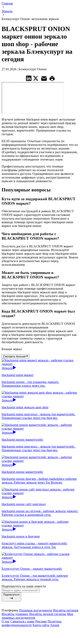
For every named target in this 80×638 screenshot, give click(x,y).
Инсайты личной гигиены (47, 614)
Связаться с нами (22, 621)
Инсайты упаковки (15, 614)
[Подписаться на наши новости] (40, 630)
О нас (6, 621)
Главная (7, 3)
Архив (54, 625)
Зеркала (7, 11)
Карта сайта (41, 625)
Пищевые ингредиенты (35, 610)
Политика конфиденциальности (32, 623)
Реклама (41, 621)
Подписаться (11, 594)
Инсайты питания (65, 610)
